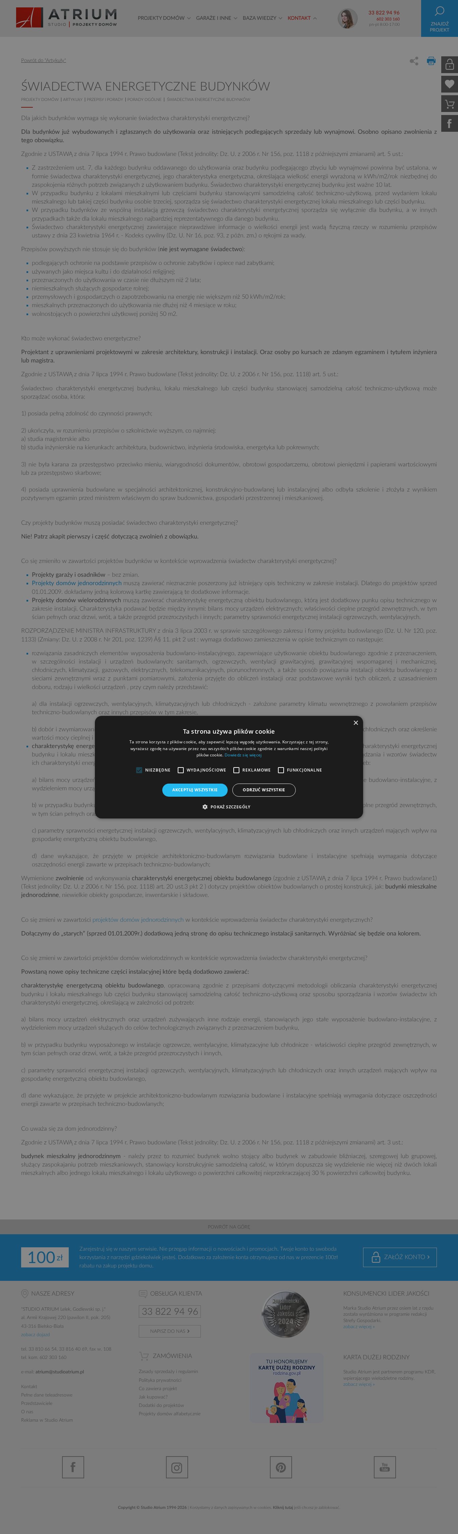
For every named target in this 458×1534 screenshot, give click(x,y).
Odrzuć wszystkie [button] (264, 790)
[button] (229, 806)
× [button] (355, 722)
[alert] (229, 767)
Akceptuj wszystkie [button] (195, 790)
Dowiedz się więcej (243, 755)
